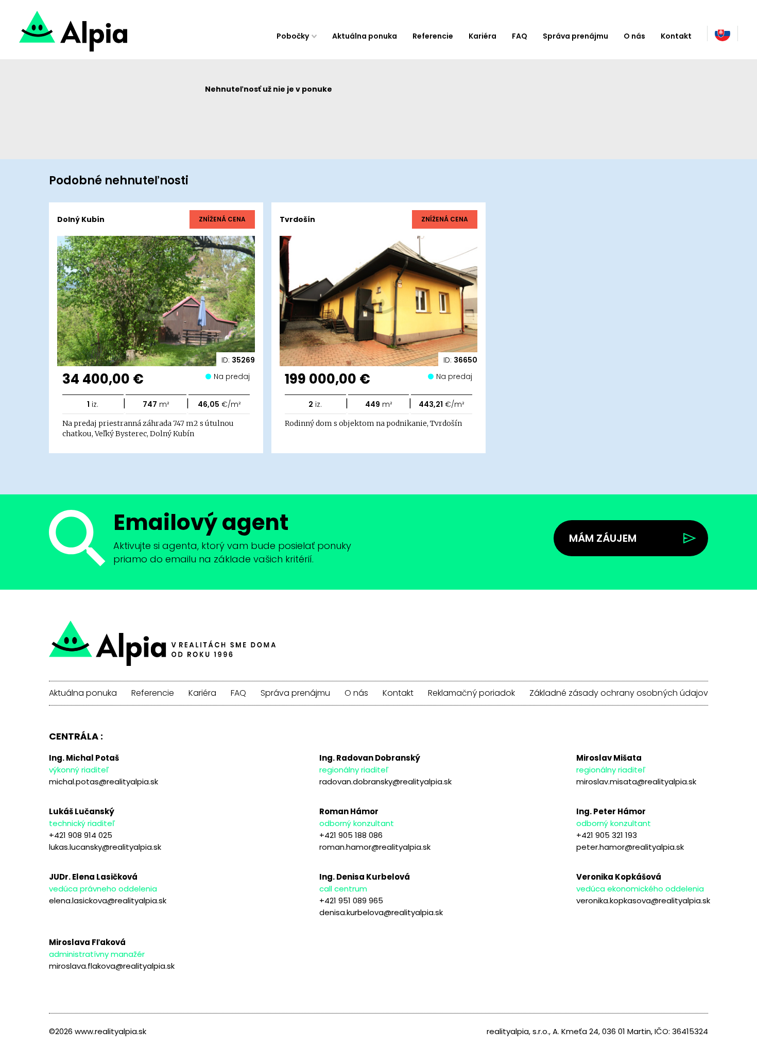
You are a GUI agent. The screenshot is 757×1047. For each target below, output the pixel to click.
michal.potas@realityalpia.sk (103, 781)
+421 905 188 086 (351, 835)
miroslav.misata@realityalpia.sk (636, 781)
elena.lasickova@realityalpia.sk (107, 900)
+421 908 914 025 (80, 835)
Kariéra (482, 36)
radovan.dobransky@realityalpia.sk (385, 781)
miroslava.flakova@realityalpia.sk (112, 965)
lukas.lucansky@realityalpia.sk (105, 847)
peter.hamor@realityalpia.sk (630, 847)
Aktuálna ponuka (364, 36)
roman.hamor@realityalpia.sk (375, 847)
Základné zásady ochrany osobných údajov (618, 693)
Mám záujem (602, 538)
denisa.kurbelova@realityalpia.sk (381, 912)
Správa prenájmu (575, 36)
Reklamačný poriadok (471, 693)
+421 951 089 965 (351, 900)
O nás (634, 36)
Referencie (432, 36)
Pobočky (293, 36)
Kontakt (676, 36)
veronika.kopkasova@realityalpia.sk (643, 900)
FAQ (519, 36)
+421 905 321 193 (606, 835)
